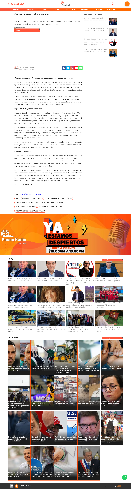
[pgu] (42, 480)
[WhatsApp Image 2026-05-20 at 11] (51, 301)
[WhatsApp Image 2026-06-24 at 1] (113, 35)
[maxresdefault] (80, 301)
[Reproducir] (127, 3)
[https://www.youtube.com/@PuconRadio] (76, 68)
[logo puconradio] (65, 6)
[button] (17, 198)
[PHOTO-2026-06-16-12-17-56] (80, 277)
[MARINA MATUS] (22, 277)
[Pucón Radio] (113, 6)
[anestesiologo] (65, 480)
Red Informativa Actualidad (30, 194)
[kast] (88, 480)
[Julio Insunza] (113, 56)
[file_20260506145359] (109, 301)
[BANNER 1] (65, 254)
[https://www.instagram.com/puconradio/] (72, 68)
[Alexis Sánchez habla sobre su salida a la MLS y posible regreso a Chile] (19, 480)
